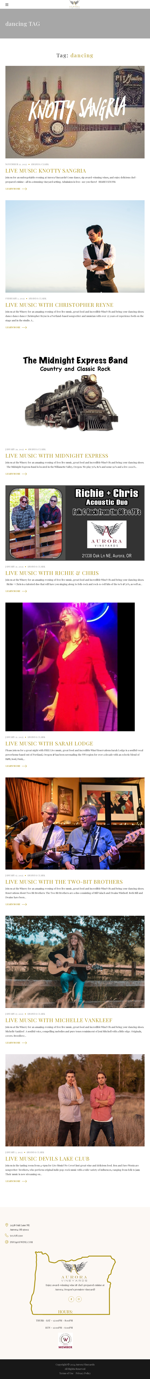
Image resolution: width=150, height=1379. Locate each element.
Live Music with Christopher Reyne (59, 304)
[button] (143, 5)
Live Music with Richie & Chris (52, 572)
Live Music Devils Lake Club (47, 1158)
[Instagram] (79, 1299)
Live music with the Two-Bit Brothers (64, 881)
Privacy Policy (83, 1373)
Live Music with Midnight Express (56, 455)
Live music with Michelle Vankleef (58, 1019)
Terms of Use (66, 1373)
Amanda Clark (40, 164)
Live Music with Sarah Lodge (49, 743)
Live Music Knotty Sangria (45, 170)
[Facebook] (71, 1299)
